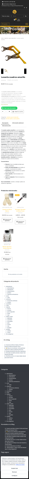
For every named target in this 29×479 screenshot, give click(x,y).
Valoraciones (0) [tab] (6, 125)
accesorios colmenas (12, 300)
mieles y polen (9, 316)
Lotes (7, 305)
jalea (8, 323)
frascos (9, 308)
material (6, 38)
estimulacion (10, 289)
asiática (9, 331)
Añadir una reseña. (12, 80)
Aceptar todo (14, 468)
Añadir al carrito (18, 111)
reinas (22, 207)
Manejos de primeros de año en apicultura (16, 351)
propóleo (9, 327)
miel (8, 326)
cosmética (8, 304)
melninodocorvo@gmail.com (9, 4)
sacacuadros (16, 118)
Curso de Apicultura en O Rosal (13, 446)
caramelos (9, 319)
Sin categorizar (9, 334)
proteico (9, 292)
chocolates (10, 321)
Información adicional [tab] (17, 123)
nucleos (9, 302)
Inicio (2, 38)
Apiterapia (9, 318)
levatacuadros (9, 118)
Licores (9, 324)
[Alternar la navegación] (27, 24)
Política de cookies (20, 464)
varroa (8, 332)
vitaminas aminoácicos (12, 294)
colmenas (8, 299)
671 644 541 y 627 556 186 (9, 1)
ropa (11, 207)
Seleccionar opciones (8, 220)
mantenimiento (10, 291)
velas (8, 297)
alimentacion (9, 286)
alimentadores (10, 288)
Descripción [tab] (5, 123)
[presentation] (2, 71)
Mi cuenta (5, 24)
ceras (7, 296)
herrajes (9, 310)
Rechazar (14, 472)
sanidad (8, 329)
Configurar (14, 475)
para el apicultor (12, 38)
